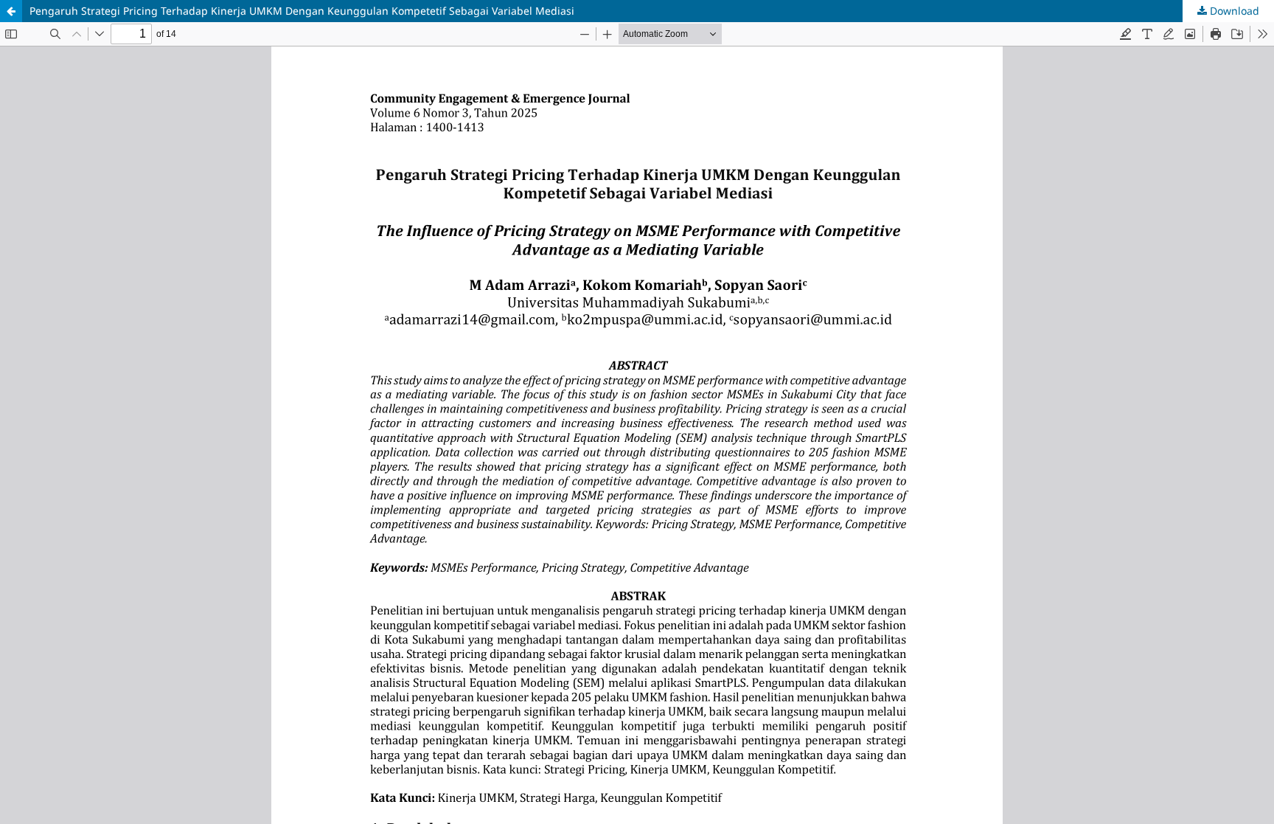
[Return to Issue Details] (11, 11)
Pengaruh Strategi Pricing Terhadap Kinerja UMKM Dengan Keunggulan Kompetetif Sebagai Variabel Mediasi (301, 11)
